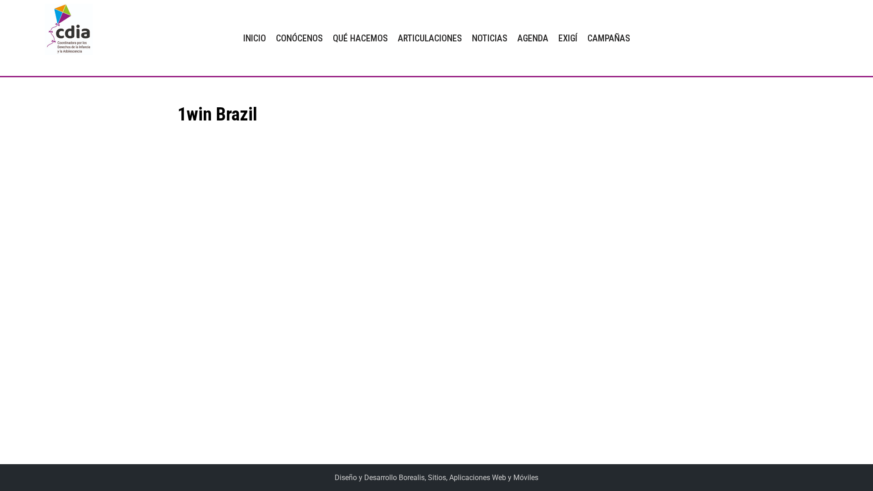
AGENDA (532, 38)
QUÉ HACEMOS (360, 38)
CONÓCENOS (299, 38)
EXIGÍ (567, 38)
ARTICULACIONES (430, 38)
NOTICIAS (489, 38)
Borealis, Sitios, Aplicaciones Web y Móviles (468, 477)
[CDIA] (66, 29)
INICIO (254, 38)
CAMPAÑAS (608, 38)
